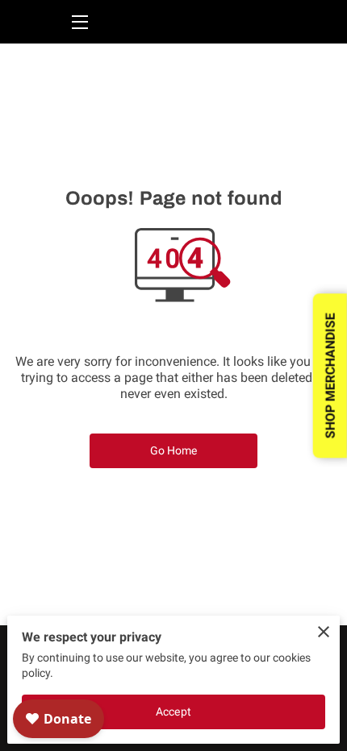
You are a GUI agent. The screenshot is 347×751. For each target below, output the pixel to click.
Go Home (174, 450)
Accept (173, 711)
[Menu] (78, 22)
